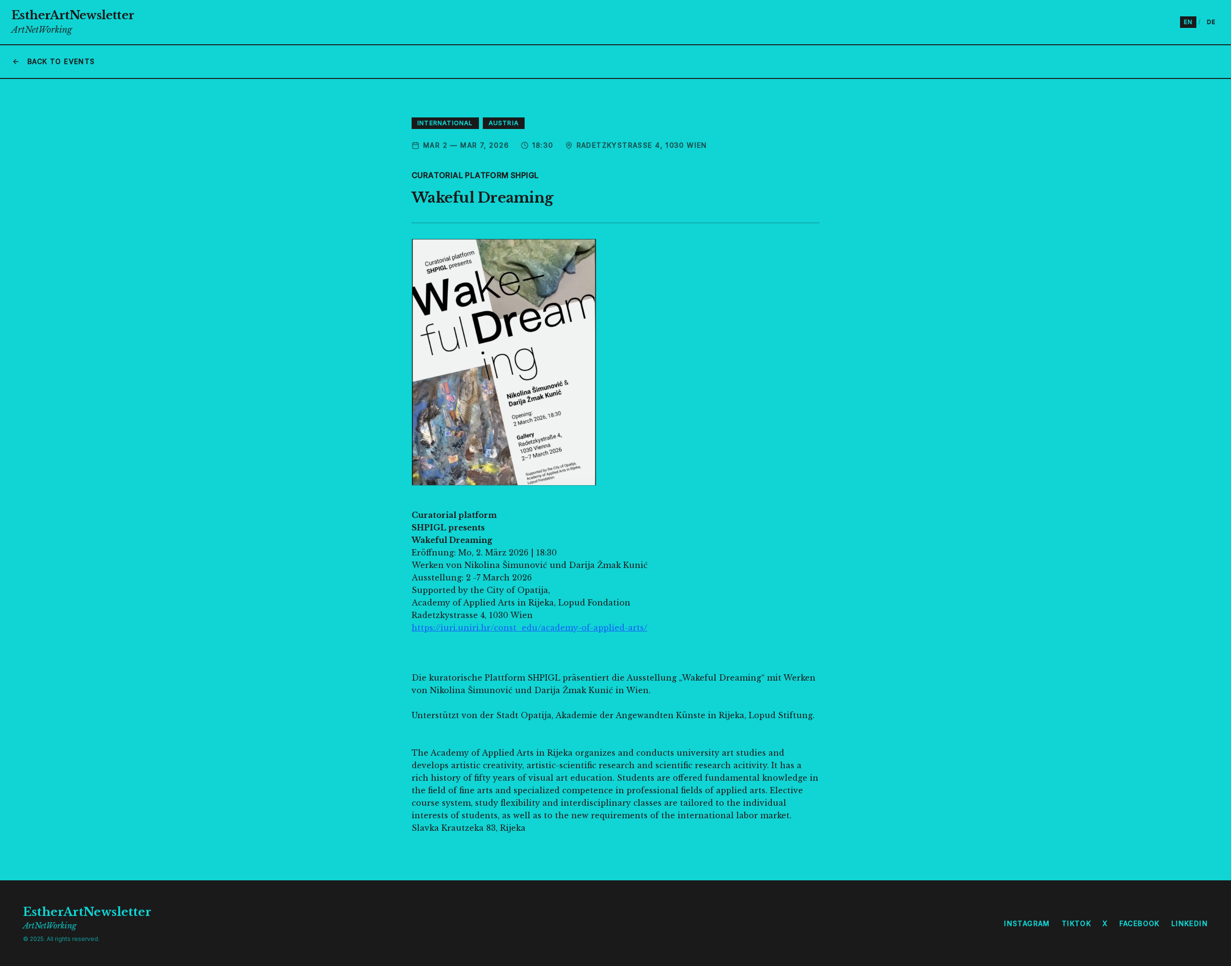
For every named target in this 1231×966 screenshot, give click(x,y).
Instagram (1027, 923)
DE (1211, 22)
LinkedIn (1189, 923)
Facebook (1139, 923)
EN (1188, 22)
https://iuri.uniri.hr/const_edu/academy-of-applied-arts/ (529, 627)
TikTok (1076, 923)
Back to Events (61, 61)
